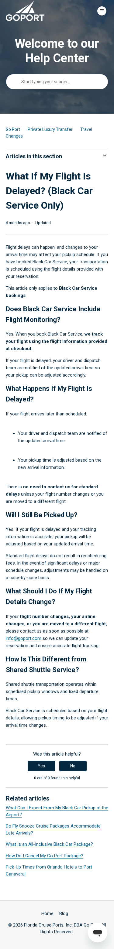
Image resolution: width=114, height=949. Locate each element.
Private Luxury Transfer (50, 129)
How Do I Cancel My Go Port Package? (44, 856)
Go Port (13, 129)
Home (47, 913)
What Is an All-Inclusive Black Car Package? (49, 844)
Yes (41, 765)
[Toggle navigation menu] (101, 11)
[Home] (25, 11)
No (72, 765)
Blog (63, 913)
